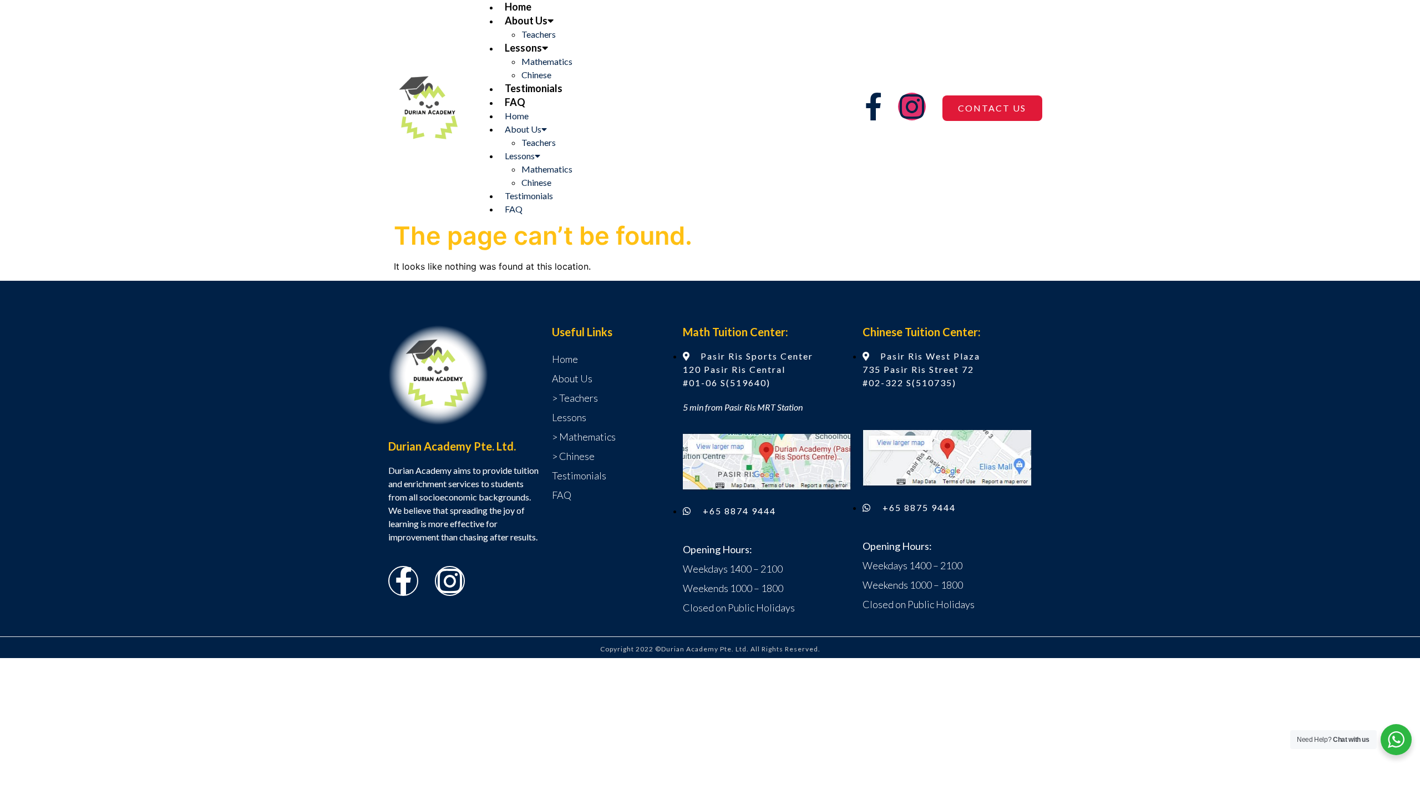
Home (518, 7)
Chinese (536, 74)
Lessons (523, 48)
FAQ (515, 102)
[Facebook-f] (873, 106)
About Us (526, 20)
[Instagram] (912, 106)
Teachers (538, 34)
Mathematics (546, 61)
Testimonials (533, 88)
